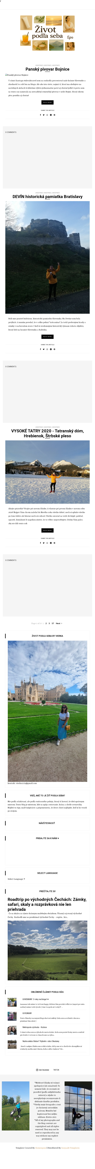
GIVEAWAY (27, 1013)
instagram (44, 1070)
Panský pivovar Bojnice (47, 69)
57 (53, 623)
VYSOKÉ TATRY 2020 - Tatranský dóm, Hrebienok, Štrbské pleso (47, 433)
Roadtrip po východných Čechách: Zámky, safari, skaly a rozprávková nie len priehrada (47, 904)
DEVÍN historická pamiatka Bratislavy (48, 196)
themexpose (40, 1148)
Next (58, 623)
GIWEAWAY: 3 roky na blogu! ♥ (36, 999)
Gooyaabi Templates (70, 1148)
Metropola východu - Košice (35, 1027)
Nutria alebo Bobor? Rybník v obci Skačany (41, 1041)
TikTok (56, 1070)
